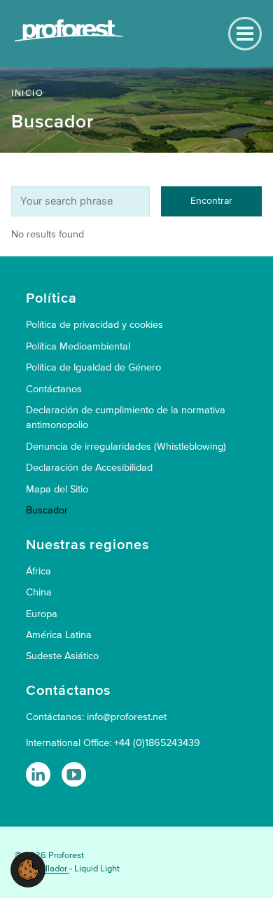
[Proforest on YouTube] (74, 774)
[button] (28, 869)
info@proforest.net (127, 717)
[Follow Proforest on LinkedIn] (38, 774)
